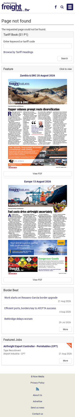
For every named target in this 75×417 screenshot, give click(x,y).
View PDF (37, 173)
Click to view (66, 69)
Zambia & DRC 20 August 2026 (37, 75)
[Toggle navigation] (70, 7)
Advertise (37, 401)
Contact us (37, 414)
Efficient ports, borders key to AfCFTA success (30, 308)
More (65, 329)
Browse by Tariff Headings (18, 52)
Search (64, 58)
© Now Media (37, 376)
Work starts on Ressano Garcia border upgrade (30, 297)
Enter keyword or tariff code (19, 41)
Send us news (37, 407)
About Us (37, 395)
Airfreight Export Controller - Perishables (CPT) (30, 346)
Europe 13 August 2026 (37, 181)
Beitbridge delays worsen (18, 318)
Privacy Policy (37, 383)
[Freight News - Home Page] (15, 7)
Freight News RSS (37, 389)
